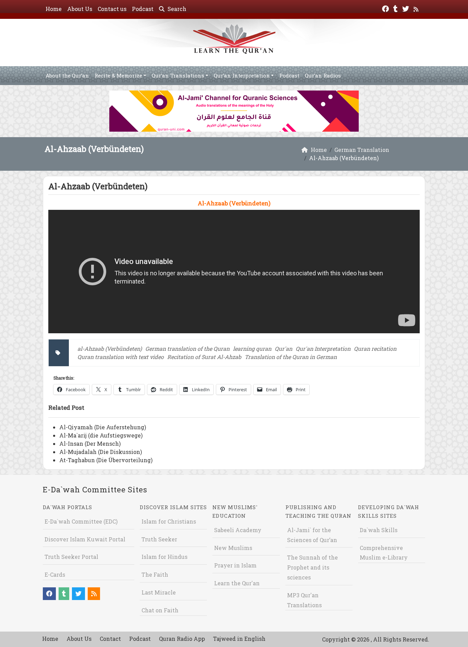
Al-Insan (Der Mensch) (90, 443)
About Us (79, 8)
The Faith (154, 574)
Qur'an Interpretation (323, 348)
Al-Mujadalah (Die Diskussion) (100, 451)
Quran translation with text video (120, 356)
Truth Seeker (159, 539)
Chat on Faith (159, 610)
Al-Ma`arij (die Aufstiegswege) (101, 435)
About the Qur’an (67, 75)
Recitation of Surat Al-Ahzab (204, 356)
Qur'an (283, 348)
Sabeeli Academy (237, 530)
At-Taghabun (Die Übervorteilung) (105, 460)
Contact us (112, 8)
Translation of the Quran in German (291, 356)
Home (54, 8)
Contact (110, 638)
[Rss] (417, 8)
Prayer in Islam (235, 565)
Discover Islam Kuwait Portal (85, 539)
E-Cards (55, 574)
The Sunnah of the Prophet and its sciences (312, 567)
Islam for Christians (168, 521)
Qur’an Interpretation (242, 75)
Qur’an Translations (178, 75)
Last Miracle (158, 592)
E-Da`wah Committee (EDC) (81, 521)
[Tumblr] (396, 8)
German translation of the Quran (187, 348)
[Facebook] (386, 8)
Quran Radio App (182, 638)
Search (176, 8)
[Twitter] (406, 8)
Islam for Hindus (164, 556)
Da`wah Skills (378, 530)
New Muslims (233, 547)
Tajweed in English (239, 638)
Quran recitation (375, 348)
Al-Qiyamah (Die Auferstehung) (102, 427)
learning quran (252, 348)
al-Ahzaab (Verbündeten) (109, 348)
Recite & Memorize (118, 75)
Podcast (142, 8)
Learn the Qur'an (237, 583)
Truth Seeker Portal (71, 556)
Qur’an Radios (323, 75)
